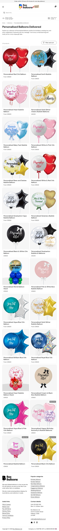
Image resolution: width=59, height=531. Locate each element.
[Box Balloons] (29, 7)
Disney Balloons (35, 497)
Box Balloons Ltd (17, 529)
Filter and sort (49, 42)
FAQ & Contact (6, 504)
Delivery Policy (6, 511)
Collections (9, 23)
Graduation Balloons (36, 492)
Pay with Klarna (6, 509)
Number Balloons (35, 481)
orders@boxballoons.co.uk (38, 519)
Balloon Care (5, 506)
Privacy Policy (6, 517)
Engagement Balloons (37, 488)
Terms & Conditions (7, 515)
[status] (29, 1)
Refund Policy (6, 513)
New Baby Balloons (36, 484)
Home (3, 23)
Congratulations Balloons (38, 486)
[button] (52, 18)
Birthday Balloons (36, 479)
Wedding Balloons (36, 490)
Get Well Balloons (36, 495)
